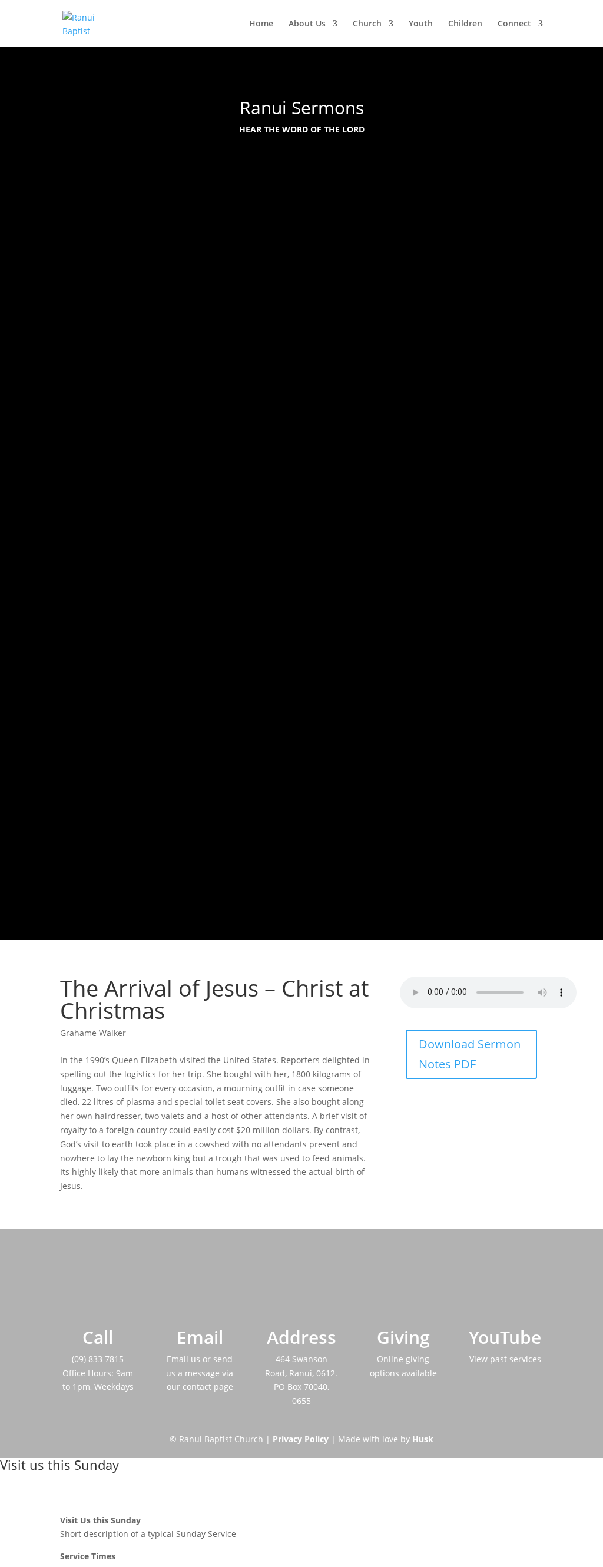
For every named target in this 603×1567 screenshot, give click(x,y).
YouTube (505, 1337)
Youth (421, 24)
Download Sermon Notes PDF (470, 1054)
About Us (307, 24)
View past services (505, 1359)
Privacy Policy (301, 1439)
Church (367, 24)
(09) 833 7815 (98, 1359)
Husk (422, 1439)
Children (465, 24)
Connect (514, 24)
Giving (403, 1337)
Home (261, 24)
